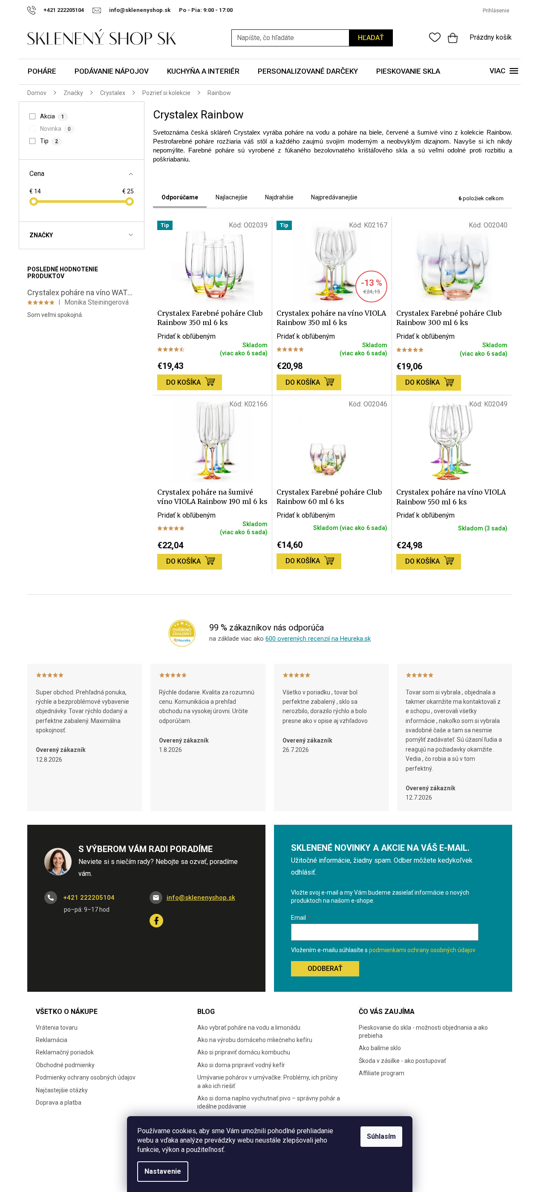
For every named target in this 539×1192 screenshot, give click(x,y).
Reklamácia (51, 1040)
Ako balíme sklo (380, 1048)
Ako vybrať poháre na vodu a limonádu (248, 1027)
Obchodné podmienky (65, 1065)
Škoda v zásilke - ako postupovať (402, 1060)
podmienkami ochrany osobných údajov (422, 950)
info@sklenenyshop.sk (201, 897)
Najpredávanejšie (334, 197)
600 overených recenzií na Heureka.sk (318, 638)
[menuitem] (42, 71)
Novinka (55, 128)
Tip (49, 141)
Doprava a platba (58, 1102)
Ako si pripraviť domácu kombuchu (243, 1052)
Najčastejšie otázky (62, 1090)
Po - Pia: (191, 10)
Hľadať (371, 38)
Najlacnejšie (232, 197)
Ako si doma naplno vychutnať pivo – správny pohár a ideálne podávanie (268, 1102)
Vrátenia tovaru (57, 1027)
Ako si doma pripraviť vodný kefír (241, 1065)
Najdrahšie (279, 197)
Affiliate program (381, 1073)
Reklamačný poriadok (65, 1052)
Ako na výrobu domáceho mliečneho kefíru (254, 1040)
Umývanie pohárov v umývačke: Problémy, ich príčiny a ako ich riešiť (267, 1081)
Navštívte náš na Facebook (156, 920)
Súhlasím (381, 1136)
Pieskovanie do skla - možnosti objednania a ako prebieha (423, 1031)
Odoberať (325, 969)
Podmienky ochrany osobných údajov (85, 1077)
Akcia (52, 116)
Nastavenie (162, 1171)
